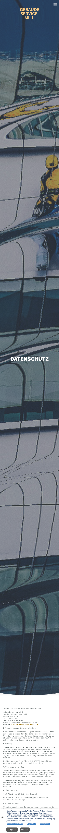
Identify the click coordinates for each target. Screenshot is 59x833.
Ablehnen (24, 830)
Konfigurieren (45, 824)
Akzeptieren (12, 830)
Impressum (31, 824)
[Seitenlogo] (29, 22)
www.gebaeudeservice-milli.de (24, 724)
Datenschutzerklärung (15, 824)
